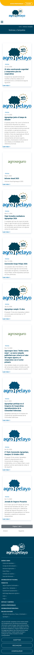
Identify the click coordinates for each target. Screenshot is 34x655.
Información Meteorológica (9, 608)
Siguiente (21, 531)
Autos (4, 596)
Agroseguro (6, 616)
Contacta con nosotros (8, 573)
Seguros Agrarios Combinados (10, 585)
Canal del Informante (8, 576)
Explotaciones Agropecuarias (10, 590)
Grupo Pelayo (6, 571)
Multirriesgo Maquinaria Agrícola (11, 593)
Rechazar (17, 645)
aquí (5, 630)
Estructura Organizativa (9, 568)
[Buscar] (29, 22)
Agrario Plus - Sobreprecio (9, 588)
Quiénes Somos (5, 560)
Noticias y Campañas (7, 602)
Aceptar (17, 640)
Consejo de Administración (9, 566)
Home (20, 26)
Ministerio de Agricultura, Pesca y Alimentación (14, 614)
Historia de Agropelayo (8, 563)
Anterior (5, 531)
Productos (4, 583)
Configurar (17, 651)
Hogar (4, 598)
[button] (17, 526)
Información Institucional (9, 579)
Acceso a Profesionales (8, 605)
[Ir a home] (17, 13)
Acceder (28, 4)
